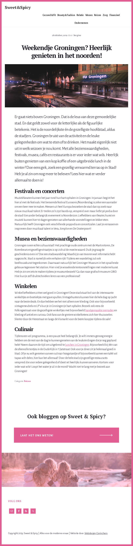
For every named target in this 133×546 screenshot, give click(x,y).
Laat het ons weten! (37, 435)
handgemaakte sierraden (99, 310)
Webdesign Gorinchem (96, 533)
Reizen (27, 381)
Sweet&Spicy (18, 7)
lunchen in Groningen (77, 344)
